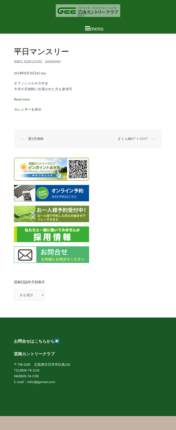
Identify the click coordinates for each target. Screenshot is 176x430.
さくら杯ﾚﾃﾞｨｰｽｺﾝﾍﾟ (133, 138)
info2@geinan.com (41, 382)
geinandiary (53, 61)
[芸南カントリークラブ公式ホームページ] (88, 12)
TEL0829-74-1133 (26, 370)
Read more (22, 99)
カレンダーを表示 (27, 109)
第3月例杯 (35, 138)
